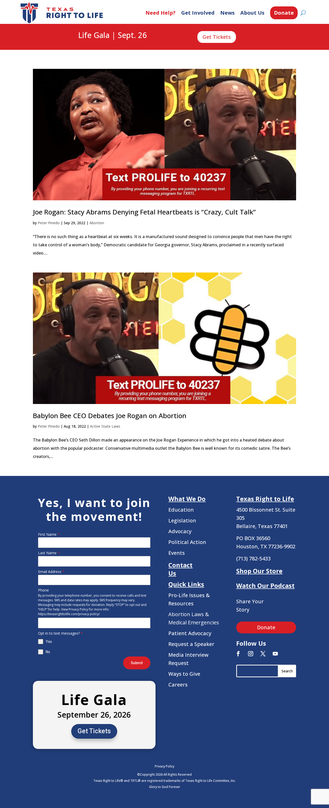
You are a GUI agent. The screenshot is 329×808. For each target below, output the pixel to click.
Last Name (49, 552)
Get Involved (198, 12)
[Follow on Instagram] (250, 654)
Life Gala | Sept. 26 (112, 35)
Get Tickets (217, 36)
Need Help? (160, 12)
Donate (284, 12)
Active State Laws (105, 426)
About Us (252, 12)
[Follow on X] (263, 654)
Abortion (96, 222)
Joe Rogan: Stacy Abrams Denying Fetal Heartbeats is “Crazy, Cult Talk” (144, 212)
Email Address (51, 571)
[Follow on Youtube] (275, 654)
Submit (137, 663)
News (227, 12)
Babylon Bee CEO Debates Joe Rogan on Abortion (109, 415)
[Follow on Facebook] (238, 654)
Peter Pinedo (49, 222)
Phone (43, 590)
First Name (49, 534)
